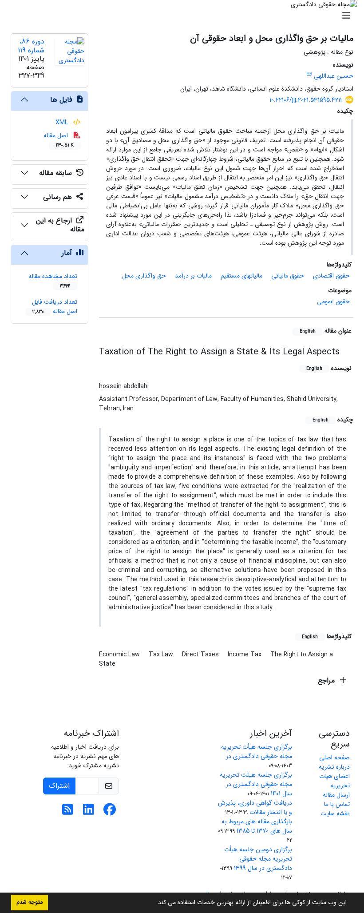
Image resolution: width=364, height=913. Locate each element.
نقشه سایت (335, 813)
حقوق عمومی (333, 301)
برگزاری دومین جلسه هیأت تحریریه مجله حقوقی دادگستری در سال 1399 (258, 859)
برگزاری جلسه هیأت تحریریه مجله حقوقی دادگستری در (256, 751)
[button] (153, 903)
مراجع (327, 680)
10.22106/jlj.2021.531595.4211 (305, 100)
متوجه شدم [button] (29, 902)
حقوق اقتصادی (331, 276)
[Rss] (67, 812)
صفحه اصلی (334, 757)
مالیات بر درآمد (193, 276)
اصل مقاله (59, 140)
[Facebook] (109, 812)
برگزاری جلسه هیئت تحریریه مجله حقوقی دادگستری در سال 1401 (256, 784)
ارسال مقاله (336, 795)
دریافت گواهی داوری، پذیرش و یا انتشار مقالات (255, 807)
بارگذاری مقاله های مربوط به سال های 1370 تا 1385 (257, 826)
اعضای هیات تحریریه (334, 780)
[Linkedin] (88, 812)
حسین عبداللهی (333, 76)
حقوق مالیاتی (287, 276)
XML (62, 122)
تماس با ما (337, 804)
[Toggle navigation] (184, 16)
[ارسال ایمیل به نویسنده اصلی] (309, 74)
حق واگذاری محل (144, 276)
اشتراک (59, 785)
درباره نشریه (334, 767)
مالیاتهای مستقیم (241, 276)
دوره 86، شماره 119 (31, 46)
